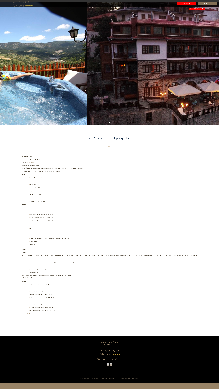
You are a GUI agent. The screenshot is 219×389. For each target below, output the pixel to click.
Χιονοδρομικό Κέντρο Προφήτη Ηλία (22, 3)
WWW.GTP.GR (27, 313)
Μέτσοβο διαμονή (103, 378)
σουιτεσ (82, 370)
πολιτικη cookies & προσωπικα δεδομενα (128, 370)
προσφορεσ (207, 3)
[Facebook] (108, 364)
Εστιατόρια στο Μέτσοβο (84, 378)
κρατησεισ (90, 370)
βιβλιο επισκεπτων (107, 370)
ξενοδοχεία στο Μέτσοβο (114, 378)
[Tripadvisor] (111, 364)
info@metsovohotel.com (111, 344)
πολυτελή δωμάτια (94, 378)
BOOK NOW (187, 3)
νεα (115, 370)
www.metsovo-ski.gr (30, 162)
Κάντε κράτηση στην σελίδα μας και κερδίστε (197, 8)
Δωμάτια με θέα (135, 378)
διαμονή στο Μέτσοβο (125, 378)
